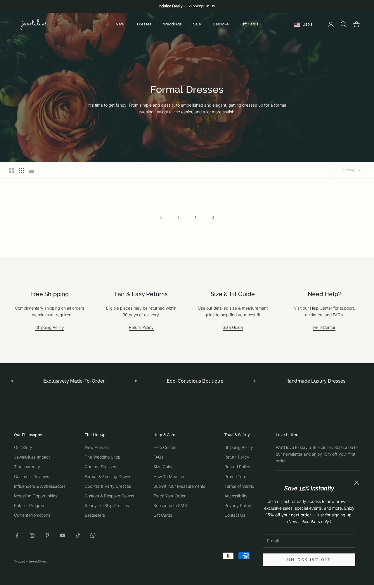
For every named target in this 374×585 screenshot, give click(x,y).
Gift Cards (249, 24)
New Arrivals (97, 447)
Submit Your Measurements (179, 486)
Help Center (324, 327)
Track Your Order (169, 495)
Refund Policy (237, 466)
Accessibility (235, 495)
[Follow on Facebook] (17, 535)
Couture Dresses (100, 466)
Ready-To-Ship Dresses (107, 505)
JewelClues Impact (32, 456)
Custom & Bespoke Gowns (109, 495)
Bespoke (221, 24)
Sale (197, 24)
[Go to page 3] (160, 217)
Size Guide (233, 327)
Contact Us (234, 515)
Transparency (27, 466)
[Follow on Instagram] (32, 535)
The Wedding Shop (102, 456)
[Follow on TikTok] (78, 535)
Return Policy (141, 327)
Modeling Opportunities (35, 495)
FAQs (158, 456)
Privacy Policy (237, 505)
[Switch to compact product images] (31, 170)
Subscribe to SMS (170, 505)
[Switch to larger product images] (11, 170)
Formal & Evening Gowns (108, 476)
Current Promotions (32, 515)
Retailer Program (29, 505)
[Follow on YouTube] (62, 535)
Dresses (144, 24)
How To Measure (169, 476)
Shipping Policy (49, 327)
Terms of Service (240, 486)
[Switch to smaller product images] (21, 170)
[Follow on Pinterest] (47, 535)
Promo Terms (237, 476)
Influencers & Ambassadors (39, 486)
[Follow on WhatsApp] (93, 535)
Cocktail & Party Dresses (108, 486)
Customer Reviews (31, 476)
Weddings (172, 24)
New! (120, 24)
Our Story (23, 447)
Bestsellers (95, 515)
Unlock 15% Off (309, 559)
